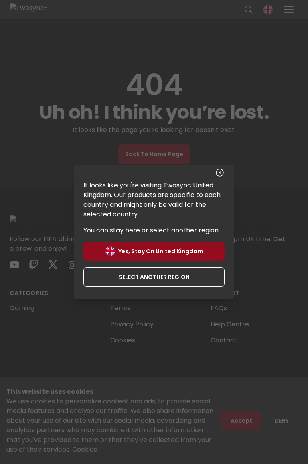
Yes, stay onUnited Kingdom (160, 251)
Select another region (154, 277)
